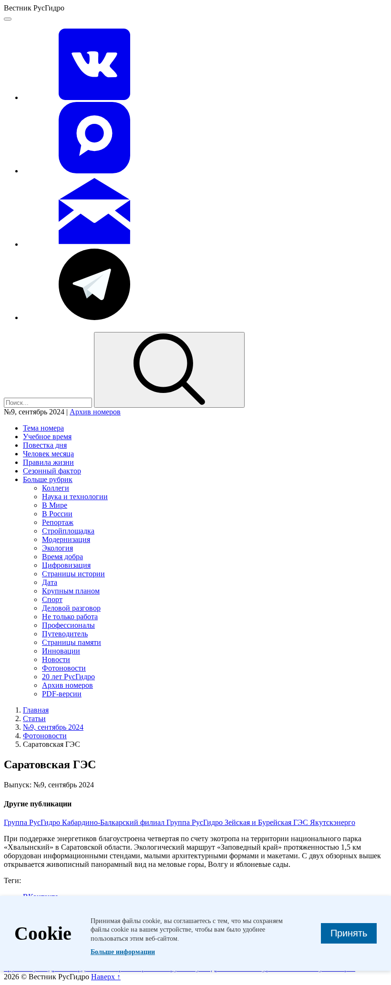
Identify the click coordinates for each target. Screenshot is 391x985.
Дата (49, 582)
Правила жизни (48, 462)
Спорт (52, 599)
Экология (57, 548)
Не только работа (70, 617)
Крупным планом (71, 591)
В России (57, 514)
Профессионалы (68, 625)
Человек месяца (48, 454)
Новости (56, 659)
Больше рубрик (47, 479)
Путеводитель (65, 634)
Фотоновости (64, 668)
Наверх (106, 977)
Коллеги (55, 488)
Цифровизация (66, 565)
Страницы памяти (71, 642)
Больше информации (123, 951)
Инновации (61, 651)
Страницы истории (73, 574)
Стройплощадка (68, 531)
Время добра (62, 557)
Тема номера (43, 428)
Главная (36, 710)
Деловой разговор (71, 608)
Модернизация (66, 539)
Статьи (34, 718)
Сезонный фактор (52, 471)
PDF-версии (62, 694)
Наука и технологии (75, 496)
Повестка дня (45, 445)
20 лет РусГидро (68, 677)
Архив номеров (95, 412)
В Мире (54, 505)
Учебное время (47, 436)
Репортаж (57, 522)
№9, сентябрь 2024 (53, 727)
